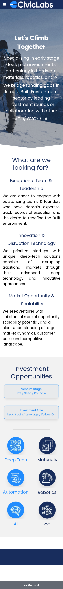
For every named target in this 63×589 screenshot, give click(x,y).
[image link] (31, 4)
